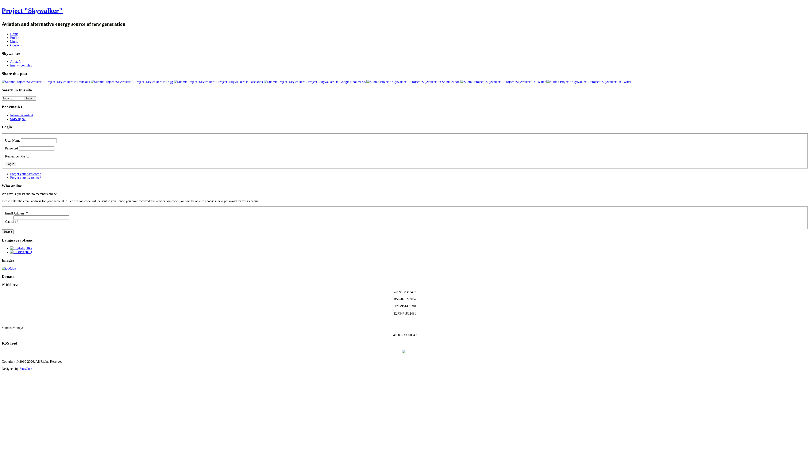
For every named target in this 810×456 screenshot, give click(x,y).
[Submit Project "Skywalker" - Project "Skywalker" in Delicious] (46, 82)
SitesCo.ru (26, 368)
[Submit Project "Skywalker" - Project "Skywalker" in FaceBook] (219, 82)
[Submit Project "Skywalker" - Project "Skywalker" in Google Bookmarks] (315, 82)
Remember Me (15, 156)
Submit (7, 231)
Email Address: (16, 213)
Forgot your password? (25, 174)
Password (11, 148)
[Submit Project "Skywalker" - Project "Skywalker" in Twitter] (503, 82)
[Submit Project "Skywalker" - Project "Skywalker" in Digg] (132, 82)
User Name (12, 140)
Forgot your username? (25, 177)
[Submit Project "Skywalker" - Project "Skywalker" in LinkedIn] (588, 82)
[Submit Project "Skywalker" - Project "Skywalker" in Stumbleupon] (413, 82)
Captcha (12, 221)
